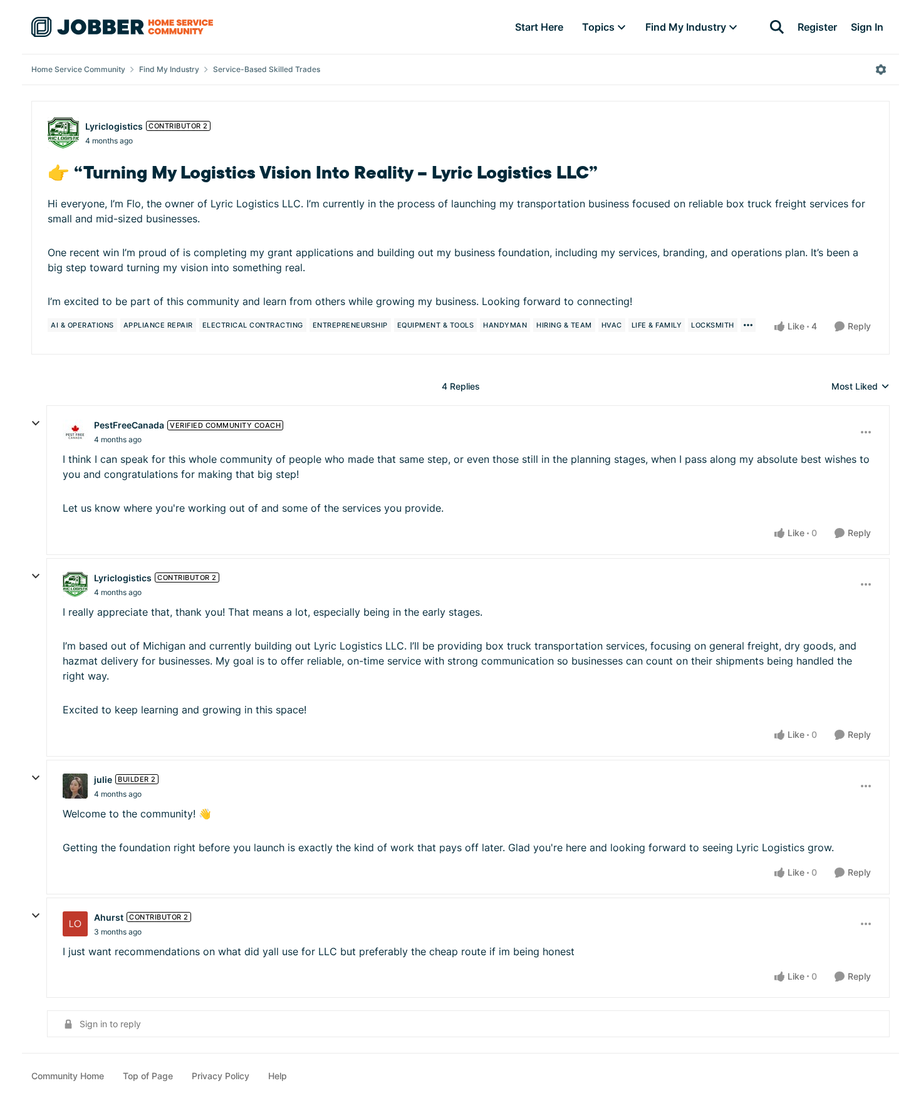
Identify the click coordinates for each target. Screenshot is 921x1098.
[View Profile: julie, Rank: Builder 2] (75, 786)
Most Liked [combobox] (860, 387)
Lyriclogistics (114, 126)
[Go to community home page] (122, 27)
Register (817, 27)
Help (277, 1075)
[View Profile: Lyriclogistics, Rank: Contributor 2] (63, 132)
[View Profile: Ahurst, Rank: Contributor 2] (75, 923)
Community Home (67, 1075)
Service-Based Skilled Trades (266, 69)
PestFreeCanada (129, 425)
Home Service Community (78, 69)
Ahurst (108, 917)
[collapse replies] (35, 423)
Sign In (867, 27)
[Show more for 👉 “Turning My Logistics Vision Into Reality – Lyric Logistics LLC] (748, 325)
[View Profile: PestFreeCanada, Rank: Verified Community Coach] (75, 432)
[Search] (776, 26)
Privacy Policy (220, 1075)
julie (103, 779)
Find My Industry (169, 69)
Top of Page (148, 1075)
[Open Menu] (881, 69)
